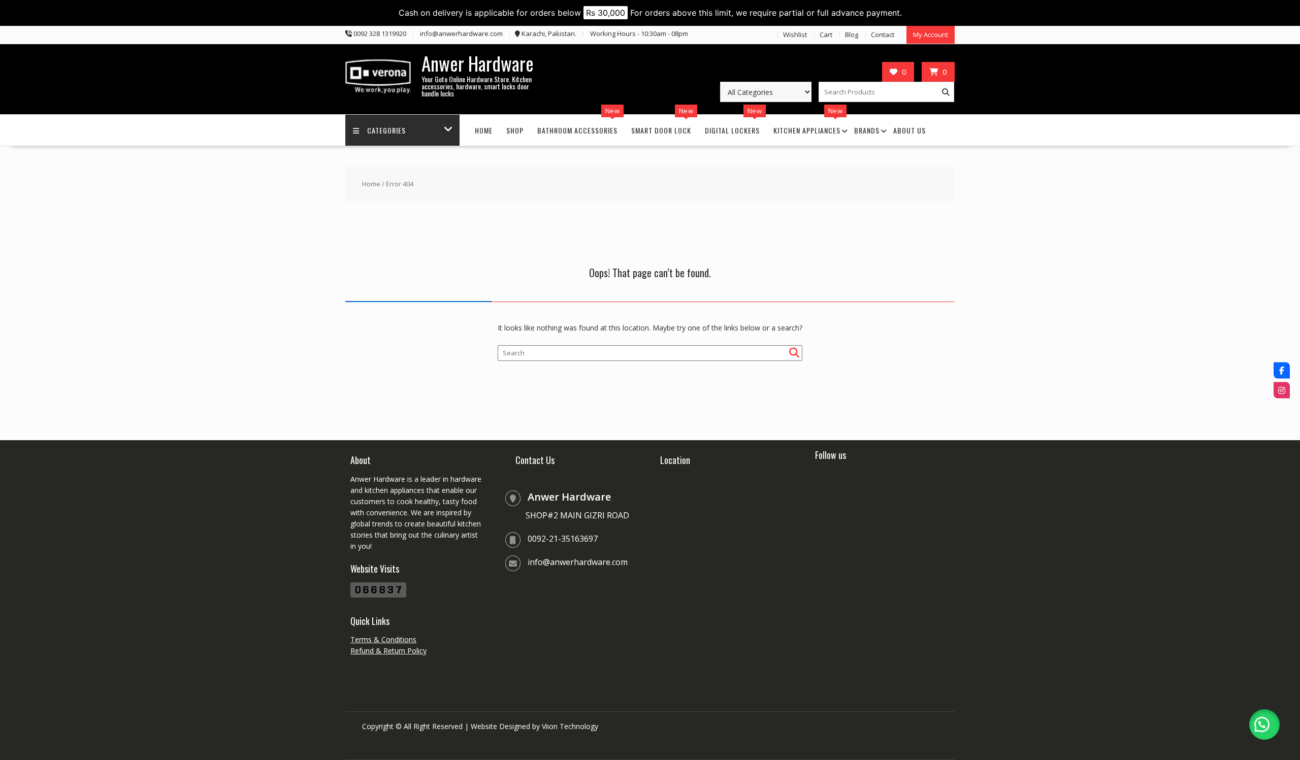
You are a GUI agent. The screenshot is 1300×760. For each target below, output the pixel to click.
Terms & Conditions (383, 639)
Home (484, 130)
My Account (930, 34)
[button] (1264, 724)
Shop (515, 130)
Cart (826, 34)
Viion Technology (570, 726)
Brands (867, 130)
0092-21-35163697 (563, 538)
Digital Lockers (732, 130)
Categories (386, 130)
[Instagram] (1282, 390)
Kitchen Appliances (806, 130)
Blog (851, 34)
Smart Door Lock (661, 130)
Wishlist (795, 34)
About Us (909, 130)
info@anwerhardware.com (578, 562)
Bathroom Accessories (577, 130)
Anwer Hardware (477, 63)
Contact (882, 34)
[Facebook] (1282, 370)
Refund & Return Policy (388, 650)
